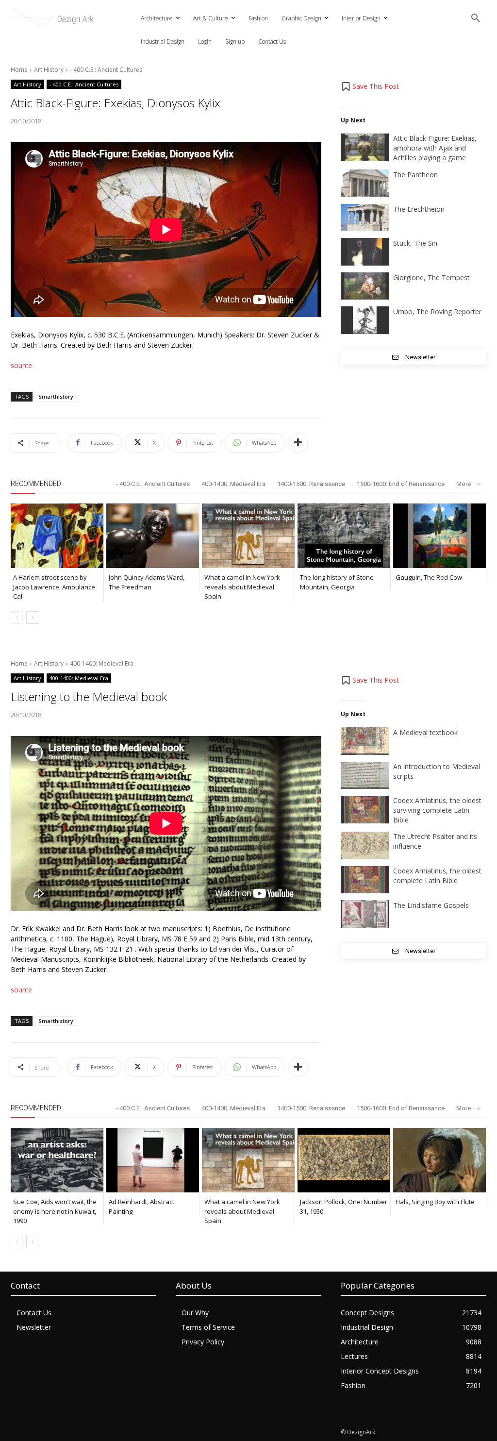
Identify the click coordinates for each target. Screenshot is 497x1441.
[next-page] (32, 617)
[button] (475, 18)
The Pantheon (415, 174)
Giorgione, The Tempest (431, 277)
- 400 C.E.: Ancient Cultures (106, 70)
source (21, 365)
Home (19, 70)
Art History (49, 70)
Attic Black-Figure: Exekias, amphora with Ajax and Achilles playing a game (435, 148)
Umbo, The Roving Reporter (437, 311)
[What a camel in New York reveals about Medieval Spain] (248, 536)
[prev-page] (17, 617)
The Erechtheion (419, 209)
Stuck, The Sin (415, 243)
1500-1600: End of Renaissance (401, 483)
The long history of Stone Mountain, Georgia (337, 582)
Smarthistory (55, 396)
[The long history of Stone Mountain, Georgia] (344, 536)
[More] (298, 442)
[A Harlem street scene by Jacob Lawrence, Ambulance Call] (57, 536)
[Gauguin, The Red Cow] (439, 536)
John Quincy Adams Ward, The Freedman (146, 582)
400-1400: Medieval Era (233, 483)
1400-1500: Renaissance (311, 483)
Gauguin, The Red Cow (429, 577)
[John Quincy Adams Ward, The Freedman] (152, 536)
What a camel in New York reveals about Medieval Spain (242, 587)
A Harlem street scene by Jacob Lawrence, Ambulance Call (54, 587)
